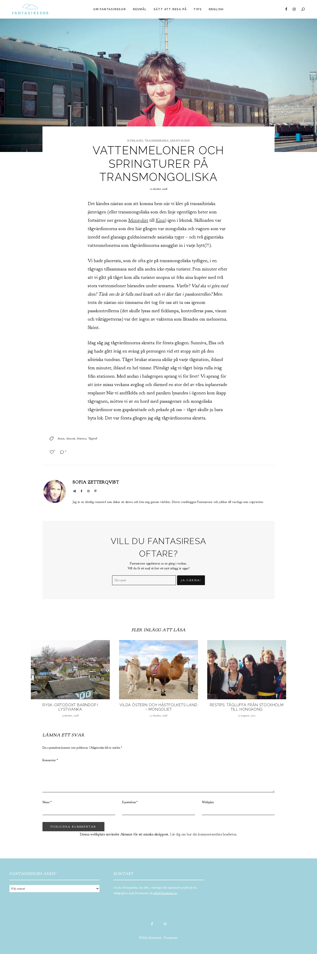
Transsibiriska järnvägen (167, 140)
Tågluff (92, 438)
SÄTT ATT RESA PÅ (170, 9)
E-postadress (130, 802)
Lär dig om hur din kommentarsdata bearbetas (203, 834)
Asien (61, 438)
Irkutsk (71, 438)
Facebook (286, 9)
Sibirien (81, 438)
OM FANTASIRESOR (109, 9)
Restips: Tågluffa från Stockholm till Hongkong (247, 707)
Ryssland (135, 140)
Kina (160, 220)
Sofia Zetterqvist (96, 482)
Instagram (294, 9)
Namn (47, 802)
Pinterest (95, 491)
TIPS (198, 9)
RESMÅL (140, 9)
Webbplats (208, 802)
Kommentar (50, 760)
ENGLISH (216, 9)
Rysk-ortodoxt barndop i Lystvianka (70, 707)
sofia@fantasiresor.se (165, 893)
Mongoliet (138, 220)
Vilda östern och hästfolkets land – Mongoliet (158, 707)
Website (74, 491)
